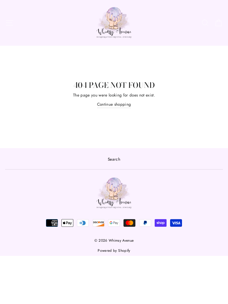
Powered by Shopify (114, 250)
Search (114, 159)
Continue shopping (114, 104)
